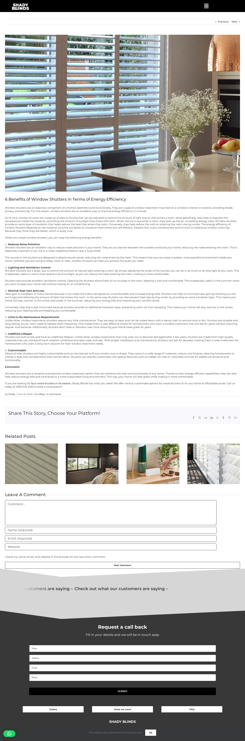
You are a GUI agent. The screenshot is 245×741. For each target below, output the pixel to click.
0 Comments (54, 394)
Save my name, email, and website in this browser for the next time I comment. (56, 556)
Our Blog (39, 394)
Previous (223, 21)
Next (235, 21)
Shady (11, 394)
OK (150, 732)
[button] (9, 733)
